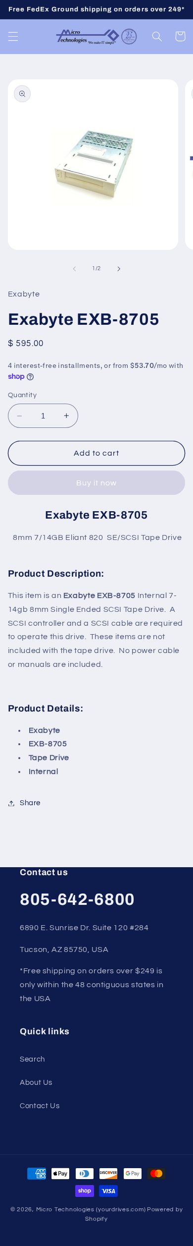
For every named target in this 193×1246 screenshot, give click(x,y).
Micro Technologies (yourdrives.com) (91, 1209)
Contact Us (39, 1106)
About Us (36, 1082)
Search (32, 1059)
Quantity (22, 395)
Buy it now (96, 483)
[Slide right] (119, 269)
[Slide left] (74, 269)
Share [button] (30, 803)
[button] (12, 36)
